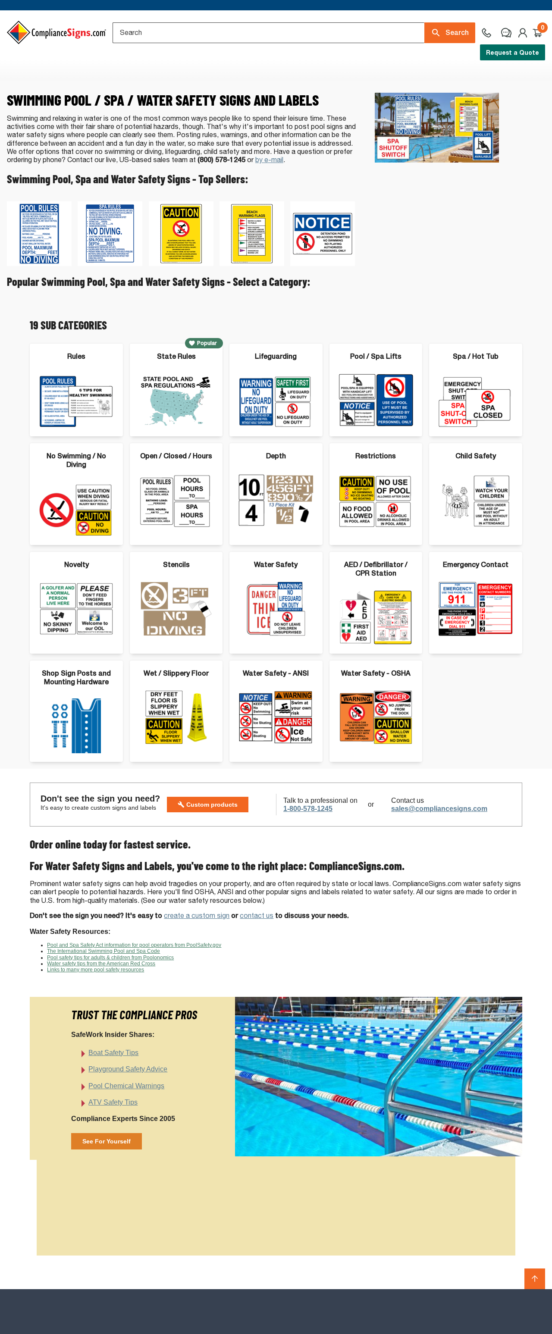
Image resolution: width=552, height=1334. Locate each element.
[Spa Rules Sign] (110, 263)
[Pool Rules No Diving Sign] (39, 263)
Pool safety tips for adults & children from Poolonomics (110, 958)
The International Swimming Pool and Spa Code (103, 951)
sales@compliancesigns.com (439, 808)
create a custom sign (196, 915)
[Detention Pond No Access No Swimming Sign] (322, 263)
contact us (256, 915)
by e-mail (269, 159)
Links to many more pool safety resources (95, 970)
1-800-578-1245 (307, 808)
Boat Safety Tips (113, 1052)
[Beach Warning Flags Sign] (252, 263)
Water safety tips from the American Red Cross (101, 964)
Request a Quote (512, 52)
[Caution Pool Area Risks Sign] (181, 263)
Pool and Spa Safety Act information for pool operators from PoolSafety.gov (134, 945)
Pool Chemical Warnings (126, 1086)
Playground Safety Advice (127, 1069)
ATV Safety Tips (113, 1102)
